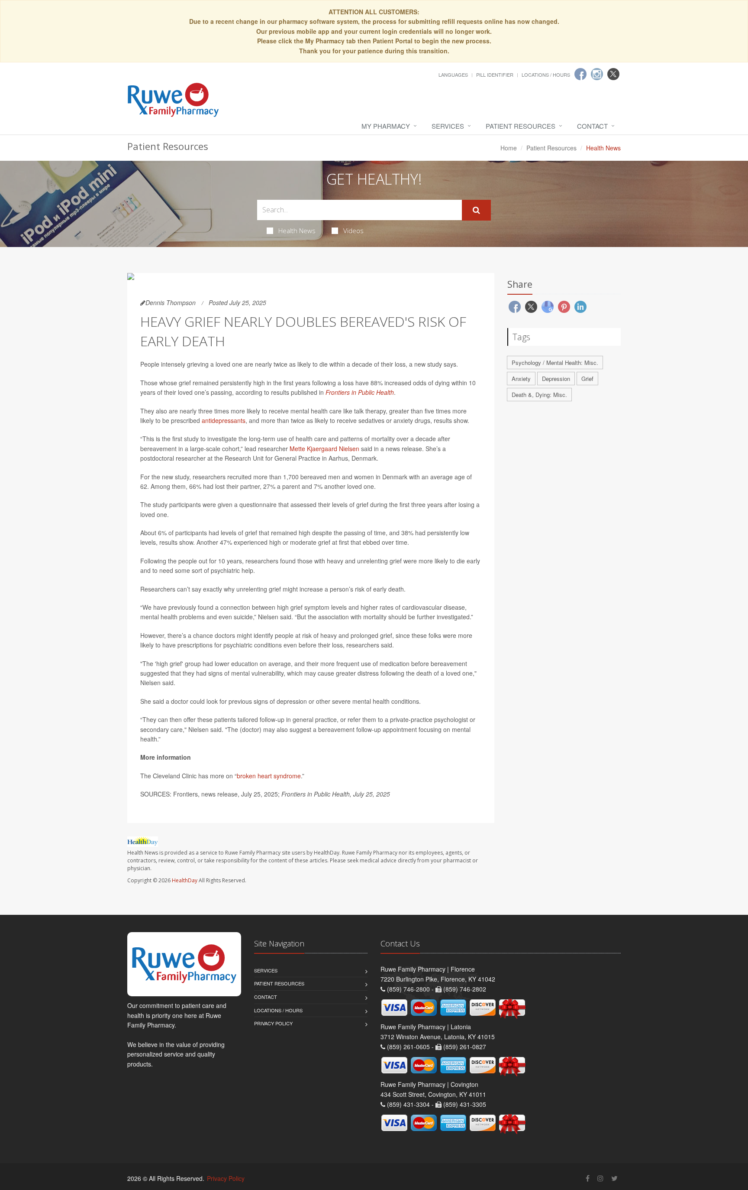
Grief (587, 378)
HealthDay (184, 880)
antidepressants (223, 420)
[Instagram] (597, 74)
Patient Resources (520, 125)
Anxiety (521, 378)
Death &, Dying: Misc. (539, 394)
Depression (556, 378)
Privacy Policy (273, 1023)
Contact (592, 125)
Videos (353, 230)
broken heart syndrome (269, 775)
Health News (297, 230)
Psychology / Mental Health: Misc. (555, 362)
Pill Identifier (494, 74)
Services (448, 125)
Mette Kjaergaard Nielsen (324, 448)
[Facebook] (580, 74)
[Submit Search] (476, 210)
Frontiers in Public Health (360, 392)
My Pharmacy (385, 125)
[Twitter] (613, 74)
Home (508, 147)
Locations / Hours (546, 74)
